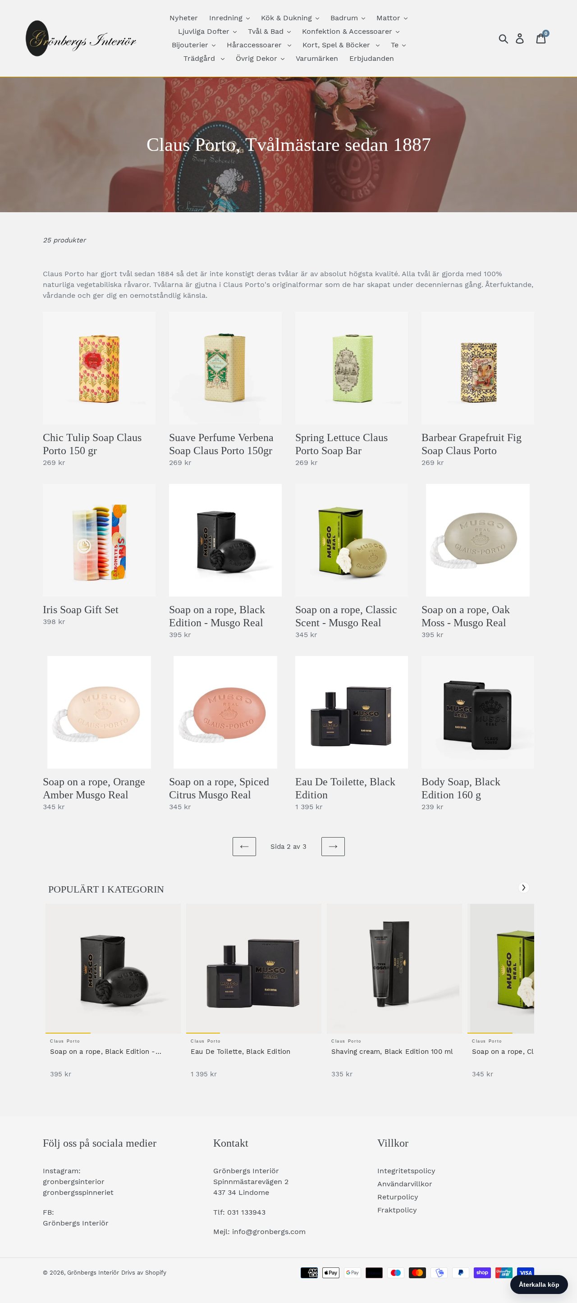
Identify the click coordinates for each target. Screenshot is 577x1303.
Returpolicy (397, 1197)
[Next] (524, 887)
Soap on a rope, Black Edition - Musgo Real (103, 1052)
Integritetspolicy (406, 1170)
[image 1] (113, 969)
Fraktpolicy (397, 1210)
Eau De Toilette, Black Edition (240, 1052)
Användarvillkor (404, 1184)
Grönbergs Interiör (93, 1272)
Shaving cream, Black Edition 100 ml (392, 1052)
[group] (113, 995)
